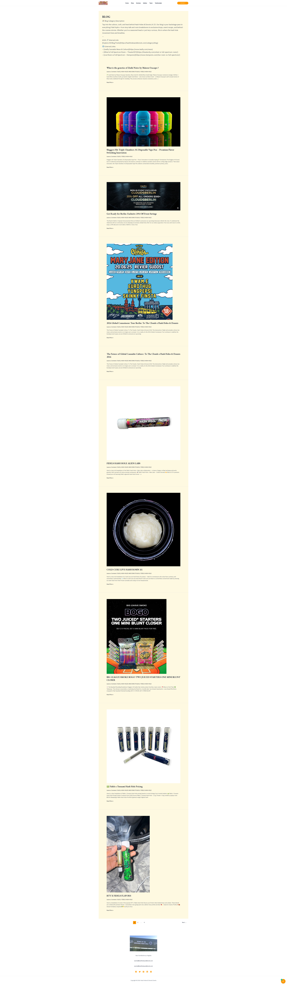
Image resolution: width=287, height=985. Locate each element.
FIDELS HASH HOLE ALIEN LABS (123, 463)
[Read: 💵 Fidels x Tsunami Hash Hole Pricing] (143, 746)
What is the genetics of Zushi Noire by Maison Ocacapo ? (133, 67)
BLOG (119, 71)
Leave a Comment (111, 71)
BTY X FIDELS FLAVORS (119, 895)
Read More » (110, 82)
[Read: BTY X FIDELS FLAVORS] (128, 854)
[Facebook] (136, 972)
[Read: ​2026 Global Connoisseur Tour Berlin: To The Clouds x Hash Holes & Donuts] (140, 281)
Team (150, 3)
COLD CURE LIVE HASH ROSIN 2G (125, 569)
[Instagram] (143, 972)
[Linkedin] (147, 972)
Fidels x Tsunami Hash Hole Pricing (126, 786)
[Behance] (151, 972)
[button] (182, 3)
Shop (132, 3)
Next (184, 922)
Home (127, 3)
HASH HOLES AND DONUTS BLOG (130, 71)
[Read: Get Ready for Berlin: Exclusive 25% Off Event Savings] (143, 196)
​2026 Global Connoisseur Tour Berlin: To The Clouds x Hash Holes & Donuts (142, 323)
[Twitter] (140, 972)
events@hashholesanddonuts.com (143, 961)
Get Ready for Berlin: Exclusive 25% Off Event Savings (132, 213)
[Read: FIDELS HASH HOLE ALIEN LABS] (143, 423)
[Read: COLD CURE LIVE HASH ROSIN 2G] (143, 529)
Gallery (145, 3)
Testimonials (158, 3)
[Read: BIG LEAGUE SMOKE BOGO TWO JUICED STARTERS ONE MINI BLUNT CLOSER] (136, 636)
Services (138, 3)
